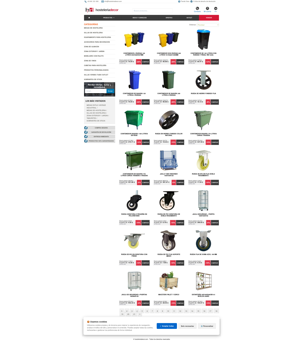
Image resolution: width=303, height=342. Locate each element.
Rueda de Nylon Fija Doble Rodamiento (203, 175)
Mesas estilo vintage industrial (96, 106)
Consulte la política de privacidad (94, 94)
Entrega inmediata (101, 137)
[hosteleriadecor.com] (102, 8)
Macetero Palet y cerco (168, 295)
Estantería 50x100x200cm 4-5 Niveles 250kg (203, 295)
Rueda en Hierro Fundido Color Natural (168, 134)
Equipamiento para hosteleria (97, 37)
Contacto (197, 11)
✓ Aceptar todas (167, 326)
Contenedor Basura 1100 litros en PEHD (134, 134)
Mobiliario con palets (94, 56)
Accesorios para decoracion (97, 42)
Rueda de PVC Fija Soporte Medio (169, 255)
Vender (209, 18)
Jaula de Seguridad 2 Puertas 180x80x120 (134, 295)
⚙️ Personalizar (207, 326)
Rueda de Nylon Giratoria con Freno (134, 255)
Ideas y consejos (140, 18)
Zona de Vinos (90, 61)
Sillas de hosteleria (93, 32)
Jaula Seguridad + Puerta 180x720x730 (203, 215)
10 (168, 311)
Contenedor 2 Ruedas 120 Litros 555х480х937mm (134, 54)
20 (128, 314)
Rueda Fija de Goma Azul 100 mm (203, 254)
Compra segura (101, 128)
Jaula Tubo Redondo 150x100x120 (169, 175)
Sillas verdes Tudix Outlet (96, 75)
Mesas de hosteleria (93, 28)
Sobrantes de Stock (93, 79)
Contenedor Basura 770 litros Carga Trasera (203, 134)
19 (122, 314)
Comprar (145, 62)
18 (216, 311)
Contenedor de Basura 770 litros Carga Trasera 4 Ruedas (134, 175)
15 (198, 311)
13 (186, 311)
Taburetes (91, 118)
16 (204, 311)
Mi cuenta (207, 11)
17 (210, 311)
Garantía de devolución (101, 132)
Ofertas (169, 18)
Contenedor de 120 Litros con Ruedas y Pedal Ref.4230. (203, 54)
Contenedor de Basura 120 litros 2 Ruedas (134, 94)
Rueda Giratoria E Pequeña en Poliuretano (134, 215)
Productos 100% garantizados (101, 141)
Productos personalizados (96, 70)
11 (174, 311)
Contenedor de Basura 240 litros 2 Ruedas (168, 94)
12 (180, 311)
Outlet (189, 18)
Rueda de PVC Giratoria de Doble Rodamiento (169, 215)
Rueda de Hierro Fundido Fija (203, 94)
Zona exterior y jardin (94, 51)
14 (192, 311)
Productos (107, 18)
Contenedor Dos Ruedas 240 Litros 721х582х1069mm (169, 54)
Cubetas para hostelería (95, 65)
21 (134, 314)
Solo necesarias (187, 326)
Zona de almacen (91, 46)
